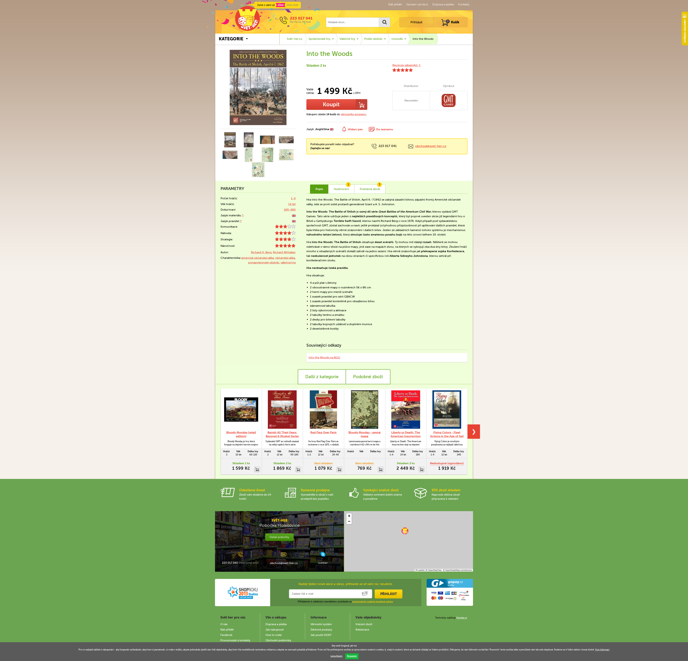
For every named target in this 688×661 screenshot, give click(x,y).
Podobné (370, 188)
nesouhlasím (336, 656)
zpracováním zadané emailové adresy (372, 601)
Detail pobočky (279, 537)
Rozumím (352, 656)
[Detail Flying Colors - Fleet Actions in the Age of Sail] (447, 409)
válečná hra (288, 262)
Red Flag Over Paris (323, 432)
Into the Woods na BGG (324, 357)
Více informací (602, 649)
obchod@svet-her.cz (430, 146)
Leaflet (420, 570)
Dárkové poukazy (321, 629)
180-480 (290, 209)
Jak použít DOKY (320, 635)
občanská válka (285, 258)
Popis (319, 189)
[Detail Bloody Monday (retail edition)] (241, 409)
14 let (292, 204)
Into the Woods (423, 39)
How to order (274, 635)
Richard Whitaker (284, 252)
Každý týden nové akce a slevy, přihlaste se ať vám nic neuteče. (345, 584)
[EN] (294, 215)
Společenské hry (319, 39)
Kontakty (463, 4)
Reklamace (362, 629)
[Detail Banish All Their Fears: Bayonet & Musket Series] (282, 409)
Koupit (331, 104)
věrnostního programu (353, 114)
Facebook (226, 635)
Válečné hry (347, 39)
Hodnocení (341, 188)
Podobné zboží (368, 376)
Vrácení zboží (363, 624)
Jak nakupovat (275, 629)
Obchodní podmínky (278, 640)
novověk (397, 39)
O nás (224, 624)
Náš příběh (395, 4)
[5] (285, 246)
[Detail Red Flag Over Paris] (323, 409)
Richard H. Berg (261, 252)
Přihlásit (416, 22)
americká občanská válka (257, 258)
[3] (285, 227)
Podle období (373, 39)
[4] (285, 234)
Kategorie (231, 38)
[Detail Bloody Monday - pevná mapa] (365, 409)
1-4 (293, 198)
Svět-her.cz (294, 39)
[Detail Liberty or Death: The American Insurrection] (406, 409)
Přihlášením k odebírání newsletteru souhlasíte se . (346, 601)
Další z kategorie (321, 376)
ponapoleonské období (263, 262)
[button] (405, 530)
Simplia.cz (461, 617)
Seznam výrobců (417, 4)
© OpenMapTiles (433, 570)
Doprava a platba (443, 4)
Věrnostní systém (321, 624)
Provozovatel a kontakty (235, 640)
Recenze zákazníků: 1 (406, 65)
